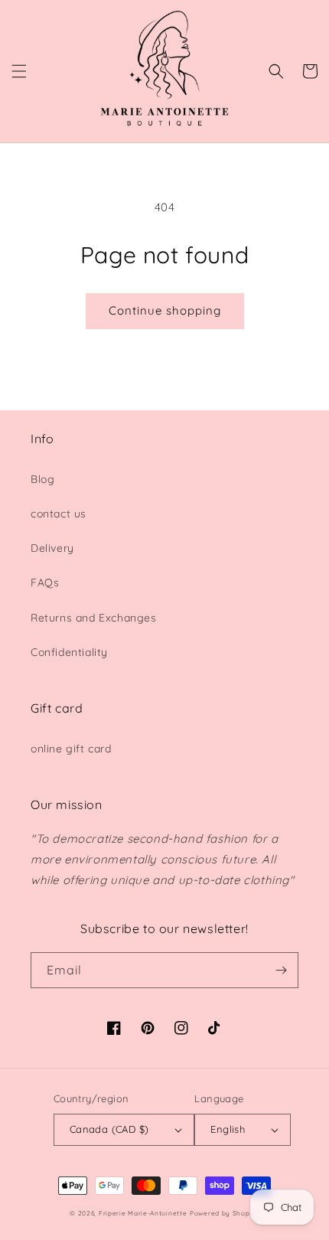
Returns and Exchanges (94, 618)
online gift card (71, 748)
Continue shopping (165, 310)
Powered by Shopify (224, 1213)
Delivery (52, 548)
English (227, 1129)
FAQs (45, 582)
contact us (58, 513)
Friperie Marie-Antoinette (143, 1213)
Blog (42, 479)
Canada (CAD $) (109, 1129)
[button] (19, 71)
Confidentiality (69, 652)
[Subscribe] (281, 970)
